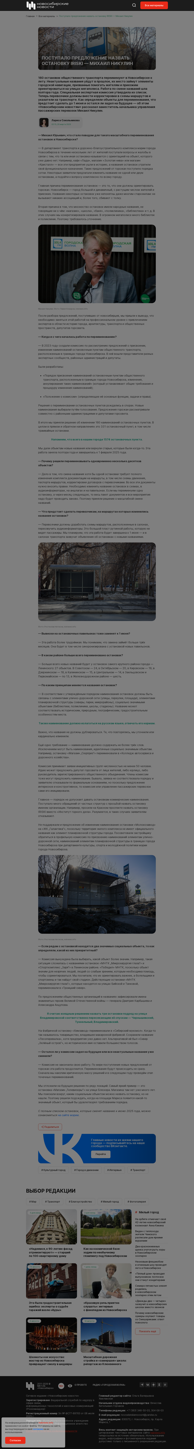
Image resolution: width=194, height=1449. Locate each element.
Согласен (15, 1440)
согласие (38, 1429)
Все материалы (154, 5)
